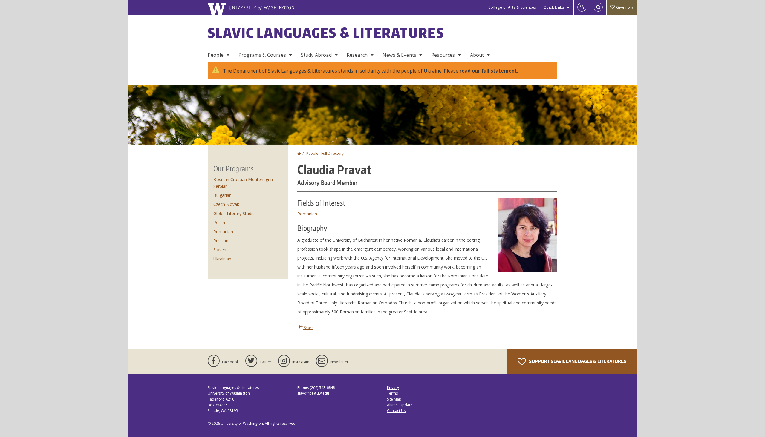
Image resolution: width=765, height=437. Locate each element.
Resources (443, 55)
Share (308, 327)
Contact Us (396, 410)
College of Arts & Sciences (512, 7)
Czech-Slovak (226, 204)
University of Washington (242, 423)
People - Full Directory (325, 153)
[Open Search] (598, 7)
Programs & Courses (262, 55)
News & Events (399, 55)
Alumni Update (399, 404)
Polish (219, 222)
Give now (624, 7)
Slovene (221, 249)
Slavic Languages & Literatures (326, 32)
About (477, 55)
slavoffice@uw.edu (313, 393)
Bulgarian (222, 195)
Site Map (394, 399)
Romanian (307, 214)
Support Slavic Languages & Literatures (577, 361)
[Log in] (582, 7)
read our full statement (488, 71)
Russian (220, 240)
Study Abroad (316, 55)
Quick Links (554, 7)
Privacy (393, 387)
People (216, 55)
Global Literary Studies (235, 213)
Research (357, 55)
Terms (392, 393)
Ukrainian (222, 259)
